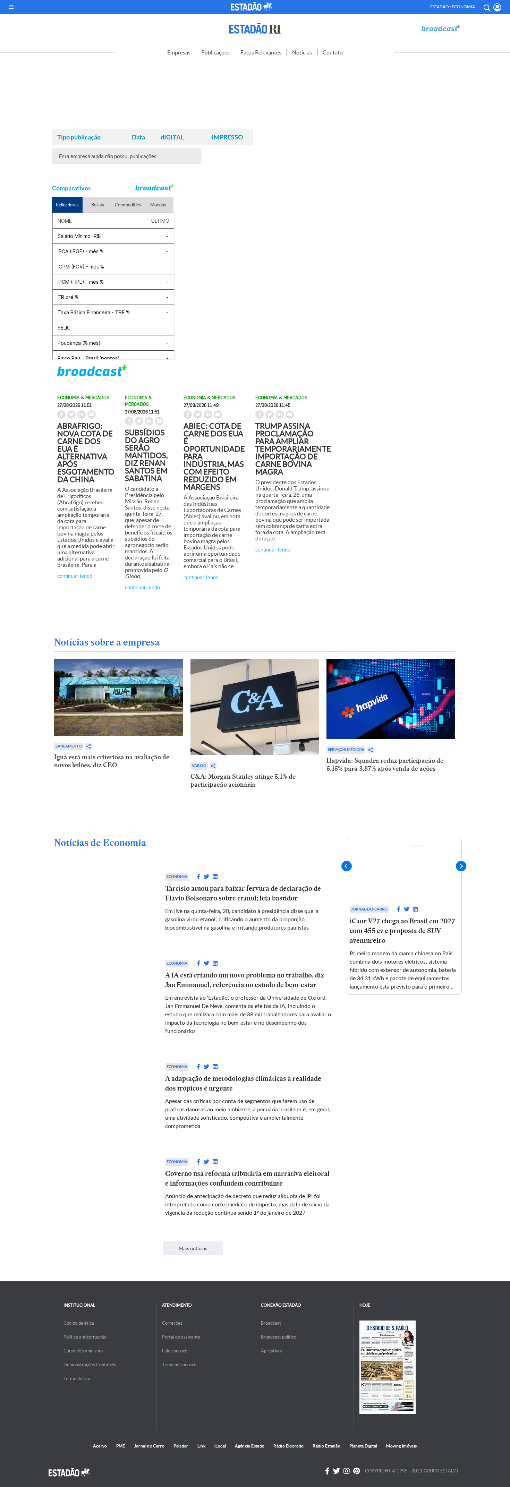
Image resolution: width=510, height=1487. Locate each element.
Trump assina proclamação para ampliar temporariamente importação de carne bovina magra (293, 449)
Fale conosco (174, 1350)
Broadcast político (278, 1337)
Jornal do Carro (149, 1446)
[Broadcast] (440, 28)
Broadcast (271, 1323)
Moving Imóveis (401, 1446)
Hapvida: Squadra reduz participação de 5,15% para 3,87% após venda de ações (384, 764)
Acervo (100, 1446)
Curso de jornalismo (83, 1350)
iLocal (220, 1446)
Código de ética (78, 1323)
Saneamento (69, 746)
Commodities (128, 204)
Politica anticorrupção (85, 1337)
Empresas (178, 52)
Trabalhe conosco (179, 1364)
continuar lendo (74, 575)
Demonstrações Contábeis (89, 1364)
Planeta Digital (363, 1446)
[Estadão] (252, 6)
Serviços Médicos (346, 750)
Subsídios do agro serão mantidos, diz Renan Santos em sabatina (146, 455)
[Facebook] (327, 1471)
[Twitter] (336, 1471)
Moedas (158, 204)
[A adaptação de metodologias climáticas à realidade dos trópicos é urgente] (102, 1096)
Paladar (180, 1446)
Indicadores (67, 204)
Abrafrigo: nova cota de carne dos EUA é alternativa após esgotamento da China (85, 452)
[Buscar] (487, 7)
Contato (333, 52)
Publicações (215, 52)
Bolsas (97, 204)
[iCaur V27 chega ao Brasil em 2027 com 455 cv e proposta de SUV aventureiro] (403, 869)
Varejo (199, 766)
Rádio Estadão (326, 1446)
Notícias (302, 52)
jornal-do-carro (369, 909)
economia (177, 877)
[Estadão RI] (255, 28)
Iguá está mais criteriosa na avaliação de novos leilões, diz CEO (111, 761)
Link (201, 1446)
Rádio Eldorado (288, 1446)
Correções (172, 1323)
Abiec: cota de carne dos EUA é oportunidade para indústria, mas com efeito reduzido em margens (214, 456)
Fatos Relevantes (260, 52)
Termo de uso (76, 1378)
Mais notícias (193, 1248)
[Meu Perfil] (497, 7)
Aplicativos (272, 1350)
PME (120, 1446)
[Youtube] (356, 1471)
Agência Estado (249, 1446)
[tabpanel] (404, 916)
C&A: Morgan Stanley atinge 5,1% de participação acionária (243, 780)
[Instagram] (346, 1471)
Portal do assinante (181, 1337)
